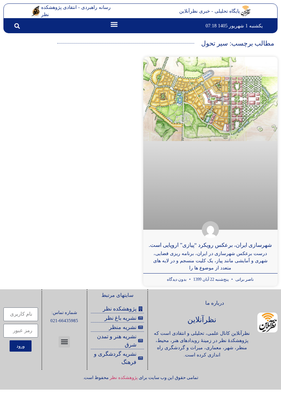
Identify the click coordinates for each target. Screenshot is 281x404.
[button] (114, 24)
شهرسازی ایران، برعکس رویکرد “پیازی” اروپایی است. (210, 245)
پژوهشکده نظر (124, 377)
